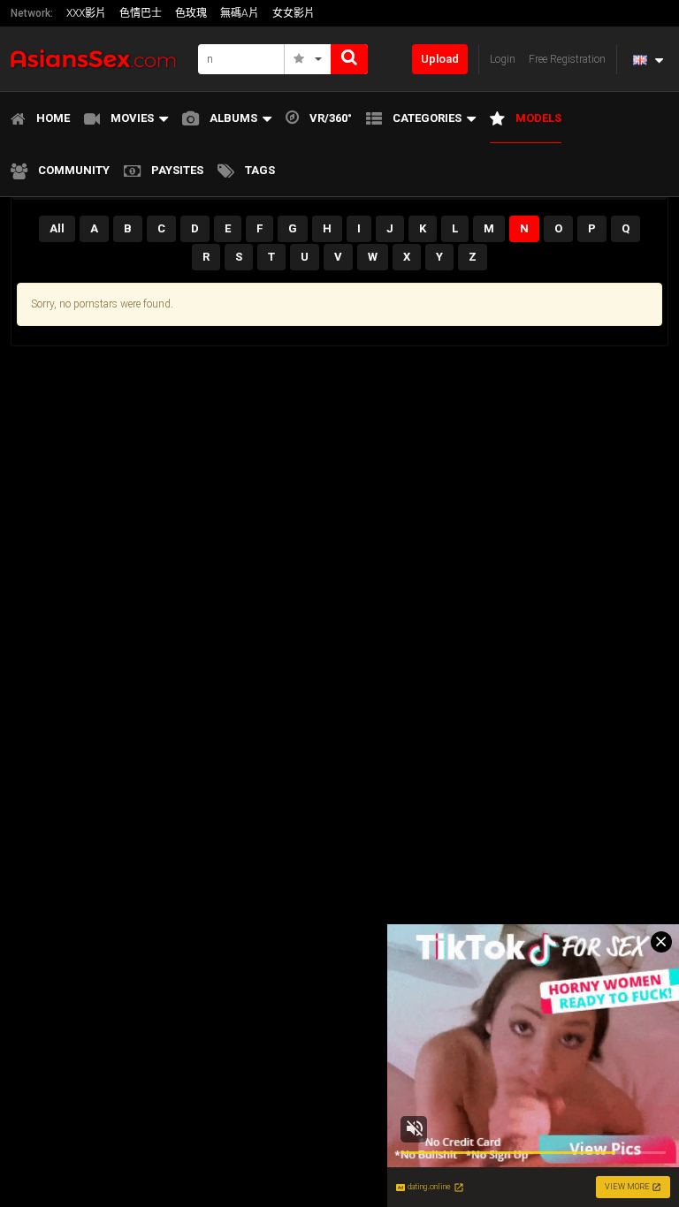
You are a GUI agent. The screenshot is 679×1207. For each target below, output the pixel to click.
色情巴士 (140, 13)
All (57, 228)
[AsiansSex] (99, 59)
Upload (440, 58)
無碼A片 (239, 13)
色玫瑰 (191, 13)
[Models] (308, 59)
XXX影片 (86, 13)
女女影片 (293, 13)
